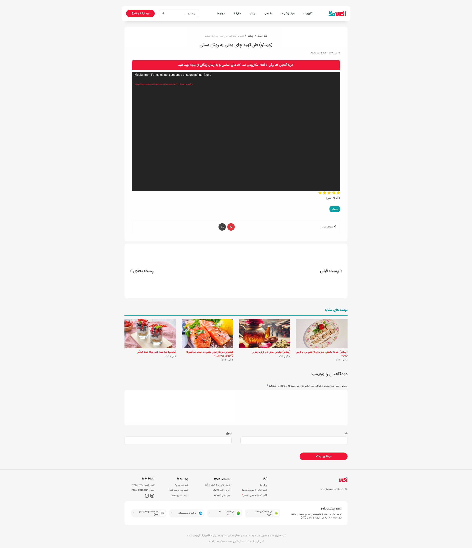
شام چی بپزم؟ (181, 485)
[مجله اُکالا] (337, 13)
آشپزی (309, 13)
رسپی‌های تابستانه (222, 495)
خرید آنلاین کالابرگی (281, 64)
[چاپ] (222, 227)
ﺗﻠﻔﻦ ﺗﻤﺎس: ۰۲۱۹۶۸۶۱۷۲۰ (142, 485)
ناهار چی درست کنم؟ (178, 490)
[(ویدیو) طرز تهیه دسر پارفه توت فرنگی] (150, 333)
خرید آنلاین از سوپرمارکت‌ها (254, 490)
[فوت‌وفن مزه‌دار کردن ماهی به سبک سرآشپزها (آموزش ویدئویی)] (207, 333)
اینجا (193, 64)
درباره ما (221, 13)
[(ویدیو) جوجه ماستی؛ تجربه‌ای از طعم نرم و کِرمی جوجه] (322, 333)
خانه (260, 36)
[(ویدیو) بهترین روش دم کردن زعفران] (264, 333)
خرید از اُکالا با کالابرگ (140, 13)
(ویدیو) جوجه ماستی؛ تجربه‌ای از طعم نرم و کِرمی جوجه (322, 353)
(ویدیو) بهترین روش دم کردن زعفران (271, 352)
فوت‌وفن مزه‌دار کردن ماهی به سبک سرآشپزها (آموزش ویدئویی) (209, 353)
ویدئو (253, 13)
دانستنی (268, 13)
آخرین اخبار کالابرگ (221, 490)
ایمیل (229, 433)
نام (346, 433)
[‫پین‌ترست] (231, 227)
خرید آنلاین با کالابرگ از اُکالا (217, 485)
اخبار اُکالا (237, 13)
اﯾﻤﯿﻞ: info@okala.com (142, 490)
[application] (236, 131)
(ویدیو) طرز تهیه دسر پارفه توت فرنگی (156, 352)
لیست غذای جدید (179, 495)
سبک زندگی (289, 13)
